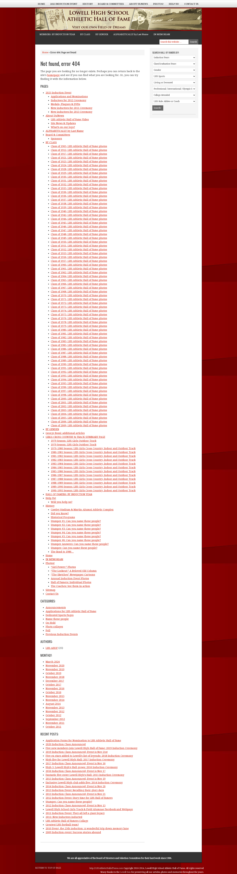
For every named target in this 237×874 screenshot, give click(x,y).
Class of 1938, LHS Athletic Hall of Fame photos (79, 203)
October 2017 (53, 684)
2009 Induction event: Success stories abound (73, 832)
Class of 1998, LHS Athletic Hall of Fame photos (79, 394)
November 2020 (55, 665)
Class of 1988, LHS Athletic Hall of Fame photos (79, 356)
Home (41, 4)
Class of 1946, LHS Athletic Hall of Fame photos (79, 226)
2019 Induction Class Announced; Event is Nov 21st (77, 752)
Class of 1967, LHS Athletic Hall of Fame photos (79, 287)
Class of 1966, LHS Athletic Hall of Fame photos (79, 284)
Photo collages (54, 626)
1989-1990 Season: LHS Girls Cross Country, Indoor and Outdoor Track (93, 486)
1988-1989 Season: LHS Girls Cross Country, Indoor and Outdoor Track (93, 482)
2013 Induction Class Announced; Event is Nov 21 (75, 794)
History (86, 5)
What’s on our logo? (63, 127)
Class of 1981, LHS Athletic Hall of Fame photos (79, 333)
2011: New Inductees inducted (64, 817)
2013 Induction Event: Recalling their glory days (75, 790)
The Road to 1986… (62, 551)
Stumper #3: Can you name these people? (76, 528)
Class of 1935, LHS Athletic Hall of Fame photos (79, 188)
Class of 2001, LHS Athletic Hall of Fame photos (79, 402)
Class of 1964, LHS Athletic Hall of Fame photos (79, 276)
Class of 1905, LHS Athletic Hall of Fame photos (79, 146)
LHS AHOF (52, 648)
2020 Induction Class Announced (66, 744)
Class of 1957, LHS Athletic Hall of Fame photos (79, 261)
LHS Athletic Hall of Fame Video (70, 119)
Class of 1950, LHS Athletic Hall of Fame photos (79, 241)
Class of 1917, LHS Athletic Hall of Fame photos (79, 153)
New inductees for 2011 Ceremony (71, 108)
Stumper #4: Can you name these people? (76, 532)
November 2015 (55, 696)
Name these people (57, 619)
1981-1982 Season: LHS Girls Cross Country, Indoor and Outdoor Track (93, 456)
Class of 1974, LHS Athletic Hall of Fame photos (79, 310)
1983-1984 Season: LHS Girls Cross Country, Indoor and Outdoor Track (93, 463)
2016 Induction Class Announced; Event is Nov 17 (75, 771)
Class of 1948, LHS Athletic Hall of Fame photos (79, 234)
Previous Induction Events (62, 634)
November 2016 (55, 688)
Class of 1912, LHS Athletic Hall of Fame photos (79, 150)
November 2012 (55, 711)
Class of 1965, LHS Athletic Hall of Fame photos (79, 280)
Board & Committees (109, 5)
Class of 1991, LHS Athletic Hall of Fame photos (79, 368)
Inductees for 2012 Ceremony (68, 100)
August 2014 (53, 703)
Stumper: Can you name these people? (74, 547)
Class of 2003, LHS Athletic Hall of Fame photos (79, 410)
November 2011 (55, 723)
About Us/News (137, 5)
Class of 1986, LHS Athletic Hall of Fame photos (79, 349)
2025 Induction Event (62, 5)
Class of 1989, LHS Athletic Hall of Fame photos (79, 360)
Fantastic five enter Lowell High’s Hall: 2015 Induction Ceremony (85, 775)
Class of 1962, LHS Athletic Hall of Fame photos (79, 272)
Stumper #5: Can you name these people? (76, 536)
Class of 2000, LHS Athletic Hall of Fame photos (79, 398)
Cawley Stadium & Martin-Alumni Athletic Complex (82, 509)
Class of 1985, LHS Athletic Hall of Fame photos (79, 345)
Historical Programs (63, 517)
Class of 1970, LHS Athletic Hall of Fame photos (79, 295)
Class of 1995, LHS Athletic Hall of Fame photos (79, 383)
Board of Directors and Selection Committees (118, 858)
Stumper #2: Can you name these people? (76, 524)
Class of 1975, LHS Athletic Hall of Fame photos (79, 314)
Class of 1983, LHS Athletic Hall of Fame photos (79, 341)
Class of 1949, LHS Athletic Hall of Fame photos (79, 238)
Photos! (157, 5)
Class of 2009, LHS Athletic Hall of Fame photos (79, 425)
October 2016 (53, 692)
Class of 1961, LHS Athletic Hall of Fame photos (79, 268)
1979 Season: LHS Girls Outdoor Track (73, 440)
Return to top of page (48, 868)
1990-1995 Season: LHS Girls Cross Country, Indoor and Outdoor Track (93, 490)
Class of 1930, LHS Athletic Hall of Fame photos (79, 176)
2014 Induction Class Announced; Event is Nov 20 (75, 786)
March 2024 (53, 661)
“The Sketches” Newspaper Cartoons (73, 574)
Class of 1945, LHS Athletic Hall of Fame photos (79, 222)
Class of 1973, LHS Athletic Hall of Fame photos (79, 306)
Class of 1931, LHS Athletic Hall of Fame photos (79, 180)
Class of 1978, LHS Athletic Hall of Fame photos (79, 322)
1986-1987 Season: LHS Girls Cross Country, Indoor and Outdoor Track (93, 475)
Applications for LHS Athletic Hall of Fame (71, 611)
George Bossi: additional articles (65, 433)
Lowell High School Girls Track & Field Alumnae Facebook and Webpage (89, 809)
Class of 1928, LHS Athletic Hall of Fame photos (79, 169)
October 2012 (53, 715)
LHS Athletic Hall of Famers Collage (67, 820)
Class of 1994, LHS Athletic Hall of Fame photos (79, 379)
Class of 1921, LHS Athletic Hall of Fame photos (79, 157)
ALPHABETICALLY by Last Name (130, 34)
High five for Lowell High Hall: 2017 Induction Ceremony (80, 759)
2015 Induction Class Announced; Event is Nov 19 (75, 778)
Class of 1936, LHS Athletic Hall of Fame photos (79, 192)
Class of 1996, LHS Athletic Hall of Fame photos (79, 387)
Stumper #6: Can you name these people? (76, 540)
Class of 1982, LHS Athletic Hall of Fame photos (79, 337)
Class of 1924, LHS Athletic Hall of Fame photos (79, 165)
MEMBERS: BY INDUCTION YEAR (57, 34)
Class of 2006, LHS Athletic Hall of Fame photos (79, 421)
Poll (48, 630)
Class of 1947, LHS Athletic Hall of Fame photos (79, 230)
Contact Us (191, 4)
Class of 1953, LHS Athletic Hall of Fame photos (79, 253)
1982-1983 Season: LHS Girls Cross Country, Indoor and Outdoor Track (93, 459)
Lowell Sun (125, 872)
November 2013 (55, 707)
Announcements (56, 607)
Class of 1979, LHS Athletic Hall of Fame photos (79, 326)
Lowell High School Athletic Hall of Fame (70, 19)
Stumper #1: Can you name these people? (76, 521)
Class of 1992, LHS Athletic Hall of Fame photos (79, 371)
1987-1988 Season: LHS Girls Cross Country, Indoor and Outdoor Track (93, 479)
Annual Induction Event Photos (70, 578)
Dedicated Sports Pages (60, 615)
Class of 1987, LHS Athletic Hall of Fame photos (79, 352)
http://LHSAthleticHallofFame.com (107, 868)
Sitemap (50, 590)
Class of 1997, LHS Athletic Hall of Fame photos (79, 391)
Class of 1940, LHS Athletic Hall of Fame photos (79, 211)
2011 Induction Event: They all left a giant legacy (75, 813)
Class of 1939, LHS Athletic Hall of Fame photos (79, 207)
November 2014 (55, 700)
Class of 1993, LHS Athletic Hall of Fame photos (79, 375)
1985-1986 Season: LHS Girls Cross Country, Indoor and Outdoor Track (93, 471)
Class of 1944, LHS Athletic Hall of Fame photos (79, 219)
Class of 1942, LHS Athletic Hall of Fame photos (79, 215)
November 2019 (55, 669)
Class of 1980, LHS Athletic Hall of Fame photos (79, 329)
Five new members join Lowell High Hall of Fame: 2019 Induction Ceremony (91, 748)
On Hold (51, 622)
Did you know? (60, 513)
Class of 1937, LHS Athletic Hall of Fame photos (79, 199)
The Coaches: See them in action (70, 586)
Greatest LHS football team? (62, 824)
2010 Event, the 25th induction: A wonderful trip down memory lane (87, 828)
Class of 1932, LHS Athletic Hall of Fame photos (79, 184)
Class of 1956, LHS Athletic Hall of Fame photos (79, 257)
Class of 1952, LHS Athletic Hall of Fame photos (79, 249)
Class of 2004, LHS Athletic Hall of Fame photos (79, 414)
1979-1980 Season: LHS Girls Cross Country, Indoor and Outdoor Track (93, 448)
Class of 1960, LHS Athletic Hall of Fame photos (79, 264)
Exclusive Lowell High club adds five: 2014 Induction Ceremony (84, 782)
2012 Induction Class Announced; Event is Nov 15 (75, 805)
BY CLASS (85, 34)
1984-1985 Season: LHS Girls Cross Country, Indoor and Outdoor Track (93, 467)
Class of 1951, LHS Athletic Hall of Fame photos (79, 245)
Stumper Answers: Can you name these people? (80, 544)
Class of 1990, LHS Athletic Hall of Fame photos (79, 364)
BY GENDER (101, 34)
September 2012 (55, 719)
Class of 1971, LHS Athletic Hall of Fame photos (79, 299)
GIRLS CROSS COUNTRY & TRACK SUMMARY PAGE (75, 437)
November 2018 (55, 677)
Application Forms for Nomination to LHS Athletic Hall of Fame (83, 740)
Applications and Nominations (69, 96)
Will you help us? (61, 502)
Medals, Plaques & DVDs (65, 104)
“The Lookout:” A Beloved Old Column (74, 570)
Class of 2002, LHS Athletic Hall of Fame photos (79, 406)
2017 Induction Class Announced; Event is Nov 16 (75, 763)
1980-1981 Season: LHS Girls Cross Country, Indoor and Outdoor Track (93, 452)
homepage (53, 75)
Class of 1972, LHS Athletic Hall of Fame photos (79, 303)
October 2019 (53, 673)
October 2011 (53, 726)
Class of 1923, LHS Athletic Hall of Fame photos (79, 161)
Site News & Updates (63, 123)
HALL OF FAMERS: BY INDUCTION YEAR (69, 494)
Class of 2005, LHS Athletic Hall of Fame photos (79, 417)
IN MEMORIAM (162, 34)
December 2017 (55, 680)
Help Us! (172, 5)
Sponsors (56, 138)
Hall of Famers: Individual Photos (71, 582)
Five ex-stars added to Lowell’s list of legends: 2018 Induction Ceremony (89, 755)
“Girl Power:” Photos (63, 567)
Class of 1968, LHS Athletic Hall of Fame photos (79, 291)
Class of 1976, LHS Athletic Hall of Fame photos (79, 318)
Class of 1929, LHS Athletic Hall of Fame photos (79, 173)
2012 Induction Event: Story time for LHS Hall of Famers (79, 797)
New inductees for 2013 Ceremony (71, 111)
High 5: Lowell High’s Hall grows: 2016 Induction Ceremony (82, 767)
